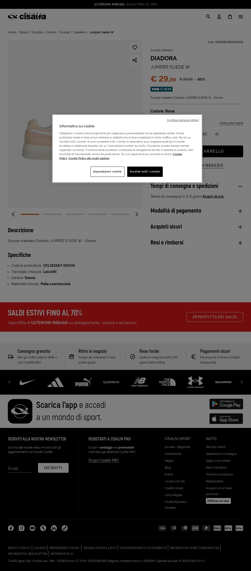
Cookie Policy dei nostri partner (89, 158)
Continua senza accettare (183, 120)
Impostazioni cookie (107, 171)
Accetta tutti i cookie (145, 171)
